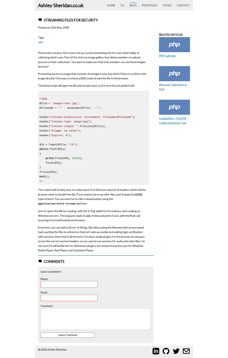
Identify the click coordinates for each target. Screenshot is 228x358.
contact (183, 5)
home (111, 5)
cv (122, 5)
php (41, 42)
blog (133, 5)
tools (167, 5)
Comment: (47, 306)
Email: (44, 292)
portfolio (149, 5)
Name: (44, 279)
